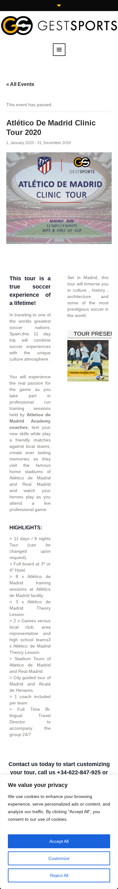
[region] (59, 832)
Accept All (59, 841)
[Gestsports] (59, 24)
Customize (59, 858)
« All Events (20, 84)
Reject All (59, 875)
